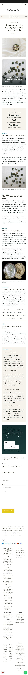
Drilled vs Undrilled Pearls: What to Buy (8, 599)
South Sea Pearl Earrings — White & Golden (8, 625)
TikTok (18, 533)
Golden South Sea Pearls (8, 623)
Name (3, 477)
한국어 (10, 644)
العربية (10, 646)
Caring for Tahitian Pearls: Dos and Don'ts (20, 620)
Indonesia (11, 649)
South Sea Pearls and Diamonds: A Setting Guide (8, 586)
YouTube (9, 533)
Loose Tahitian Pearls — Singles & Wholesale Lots (8, 615)
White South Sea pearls (11, 447)
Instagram (4, 533)
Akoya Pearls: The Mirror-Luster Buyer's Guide (7, 566)
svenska (10, 658)
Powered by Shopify (17, 535)
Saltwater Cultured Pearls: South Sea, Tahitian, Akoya (8, 608)
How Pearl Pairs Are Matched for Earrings (8, 596)
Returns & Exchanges (19, 526)
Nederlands (5, 653)
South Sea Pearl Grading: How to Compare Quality (8, 574)
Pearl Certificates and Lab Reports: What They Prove (8, 603)
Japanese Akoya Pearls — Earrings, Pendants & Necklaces (8, 637)
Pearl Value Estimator (20, 552)
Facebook (22, 669)
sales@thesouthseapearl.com (20, 666)
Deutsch (5, 651)
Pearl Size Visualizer (20, 550)
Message (4, 492)
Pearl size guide (18, 451)
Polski (10, 656)
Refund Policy (5, 528)
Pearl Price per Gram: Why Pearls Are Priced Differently (8, 571)
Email (3, 484)
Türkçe (10, 660)
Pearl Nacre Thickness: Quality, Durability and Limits (7, 578)
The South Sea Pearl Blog (20, 622)
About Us (4, 526)
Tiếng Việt (11, 653)
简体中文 (10, 647)
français (5, 656)
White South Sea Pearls (7, 621)
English (3, 540)
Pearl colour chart (8, 451)
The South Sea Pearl (8, 535)
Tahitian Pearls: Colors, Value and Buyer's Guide (8, 562)
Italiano (5, 649)
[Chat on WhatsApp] (25, 672)
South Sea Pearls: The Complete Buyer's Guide (8, 559)
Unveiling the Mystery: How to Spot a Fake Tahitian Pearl (20, 616)
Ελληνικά (10, 655)
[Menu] (2, 4)
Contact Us (21, 528)
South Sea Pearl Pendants (8, 628)
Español (5, 646)
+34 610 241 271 (20, 664)
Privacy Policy (12, 528)
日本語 (5, 658)
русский (5, 647)
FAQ (17, 528)
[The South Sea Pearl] (14, 10)
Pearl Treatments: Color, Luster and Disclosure (8, 582)
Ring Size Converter (20, 557)
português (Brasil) (5, 660)
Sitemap (14, 533)
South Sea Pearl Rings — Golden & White (7, 630)
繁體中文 (10, 651)
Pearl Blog (16, 530)
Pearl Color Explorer (20, 556)
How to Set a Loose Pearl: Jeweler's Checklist (8, 593)
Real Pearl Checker (20, 554)
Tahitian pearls (9, 443)
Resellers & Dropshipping (7, 530)
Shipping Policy (10, 526)
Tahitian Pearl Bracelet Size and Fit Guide (7, 590)
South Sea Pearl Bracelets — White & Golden (8, 633)
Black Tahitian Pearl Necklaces (8, 618)
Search (20, 530)
